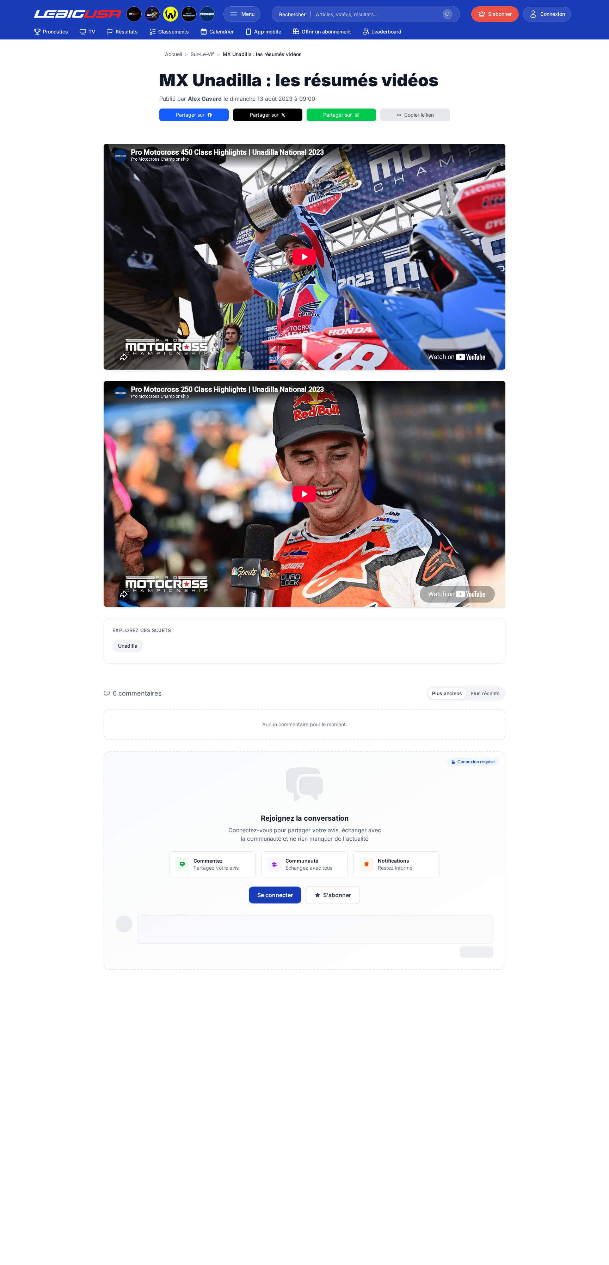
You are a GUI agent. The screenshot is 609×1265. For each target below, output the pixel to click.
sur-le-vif (202, 54)
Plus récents (485, 693)
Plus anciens (447, 693)
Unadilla (127, 646)
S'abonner (337, 895)
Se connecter (275, 895)
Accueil (173, 54)
